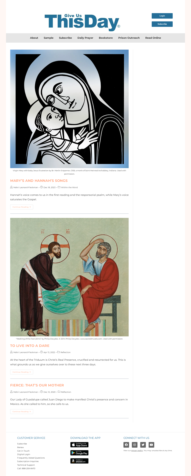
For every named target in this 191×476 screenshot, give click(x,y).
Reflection (65, 352)
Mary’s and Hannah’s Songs (39, 181)
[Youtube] (151, 445)
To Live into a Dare (29, 346)
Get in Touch (23, 451)
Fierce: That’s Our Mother (37, 385)
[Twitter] (143, 445)
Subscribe (65, 37)
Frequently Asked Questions (31, 458)
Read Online (153, 37)
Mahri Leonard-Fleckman (25, 187)
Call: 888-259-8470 (26, 468)
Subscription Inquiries (28, 461)
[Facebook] (126, 445)
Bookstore (106, 37)
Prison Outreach (129, 37)
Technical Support (26, 465)
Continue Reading (23, 206)
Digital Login (23, 454)
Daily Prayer (85, 37)
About (34, 37)
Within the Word (69, 187)
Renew (20, 447)
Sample (48, 37)
